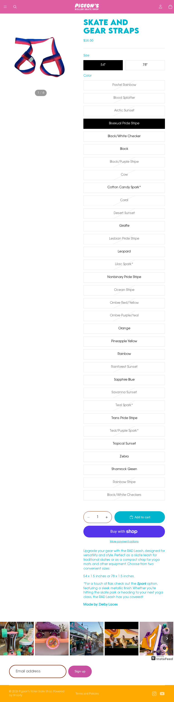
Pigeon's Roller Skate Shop (35, 691)
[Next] (167, 638)
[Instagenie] (162, 660)
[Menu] (5, 7)
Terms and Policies (87, 693)
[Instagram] (154, 693)
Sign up (80, 671)
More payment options (124, 541)
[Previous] (6, 638)
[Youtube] (162, 693)
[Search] (15, 7)
